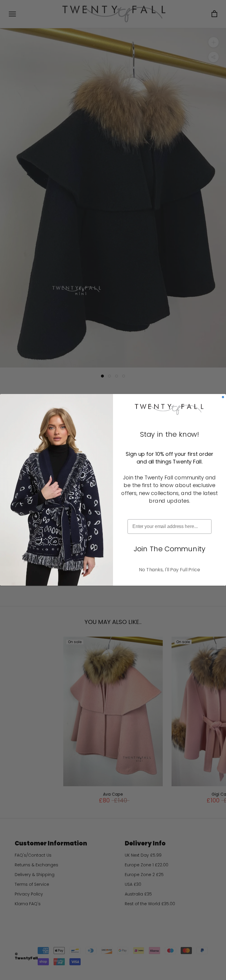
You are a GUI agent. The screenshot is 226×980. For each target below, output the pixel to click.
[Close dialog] (223, 397)
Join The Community (169, 549)
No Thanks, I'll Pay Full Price (169, 570)
